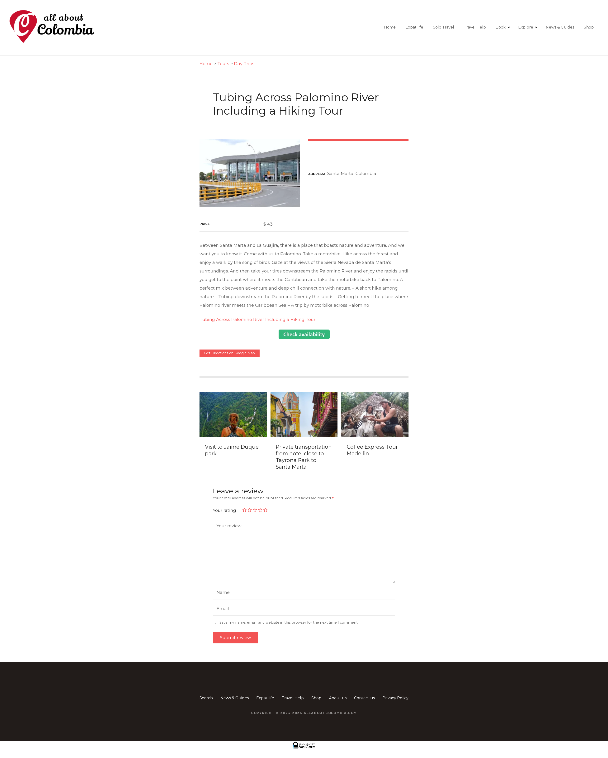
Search (206, 698)
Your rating (225, 510)
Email (221, 609)
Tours (223, 63)
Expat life (414, 27)
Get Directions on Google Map (229, 353)
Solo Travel (443, 27)
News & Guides (560, 27)
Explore (525, 27)
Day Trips (244, 63)
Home (390, 27)
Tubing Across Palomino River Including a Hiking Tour (257, 319)
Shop (589, 27)
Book (501, 27)
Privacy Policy (395, 698)
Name (222, 593)
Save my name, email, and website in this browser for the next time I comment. (288, 622)
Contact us (364, 698)
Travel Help (475, 27)
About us (338, 698)
